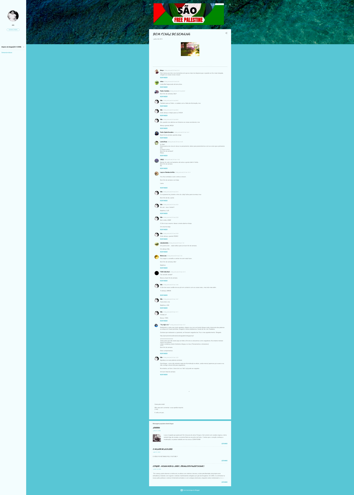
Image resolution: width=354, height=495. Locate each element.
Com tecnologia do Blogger (191, 490)
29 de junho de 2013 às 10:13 (177, 272)
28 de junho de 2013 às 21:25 (174, 255)
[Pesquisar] (230, 5)
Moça (162, 70)
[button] (226, 33)
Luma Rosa (163, 142)
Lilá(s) (162, 159)
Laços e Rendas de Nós (167, 172)
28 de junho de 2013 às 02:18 (171, 70)
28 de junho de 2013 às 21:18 (176, 243)
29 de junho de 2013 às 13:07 (170, 299)
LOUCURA (156, 428)
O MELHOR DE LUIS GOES (162, 449)
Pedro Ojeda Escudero (167, 132)
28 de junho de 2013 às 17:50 (172, 159)
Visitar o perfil (13, 29)
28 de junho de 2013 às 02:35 (171, 81)
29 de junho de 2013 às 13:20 (170, 357)
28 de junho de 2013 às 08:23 (177, 91)
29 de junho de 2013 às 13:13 (177, 324)
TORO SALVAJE (165, 272)
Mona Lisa (163, 256)
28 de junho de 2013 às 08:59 (170, 119)
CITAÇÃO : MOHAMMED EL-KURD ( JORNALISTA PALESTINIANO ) (178, 466)
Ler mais (224, 443)
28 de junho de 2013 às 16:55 (175, 141)
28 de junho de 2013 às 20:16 (170, 191)
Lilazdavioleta (164, 243)
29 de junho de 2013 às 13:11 (170, 312)
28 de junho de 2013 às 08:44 (170, 110)
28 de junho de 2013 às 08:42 (170, 100)
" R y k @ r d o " (164, 325)
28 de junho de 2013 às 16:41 (181, 132)
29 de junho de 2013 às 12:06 (170, 284)
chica (161, 81)
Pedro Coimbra (164, 91)
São (161, 100)
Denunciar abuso (6, 52)
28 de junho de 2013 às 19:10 (182, 172)
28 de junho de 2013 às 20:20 (170, 204)
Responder (164, 77)
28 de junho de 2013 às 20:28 (170, 217)
